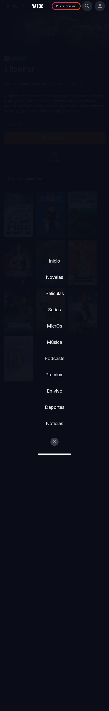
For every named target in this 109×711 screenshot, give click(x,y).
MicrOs (54, 326)
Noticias (54, 423)
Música (54, 342)
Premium (54, 374)
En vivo (54, 391)
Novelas (54, 277)
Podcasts (54, 358)
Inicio (54, 261)
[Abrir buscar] (87, 6)
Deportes (54, 407)
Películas (54, 293)
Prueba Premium (66, 6)
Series (54, 309)
